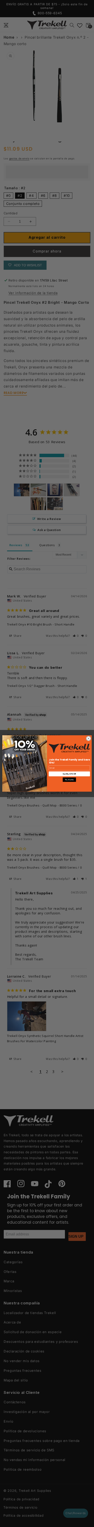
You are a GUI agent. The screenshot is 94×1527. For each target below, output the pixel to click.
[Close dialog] (88, 738)
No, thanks (69, 780)
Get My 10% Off (69, 774)
